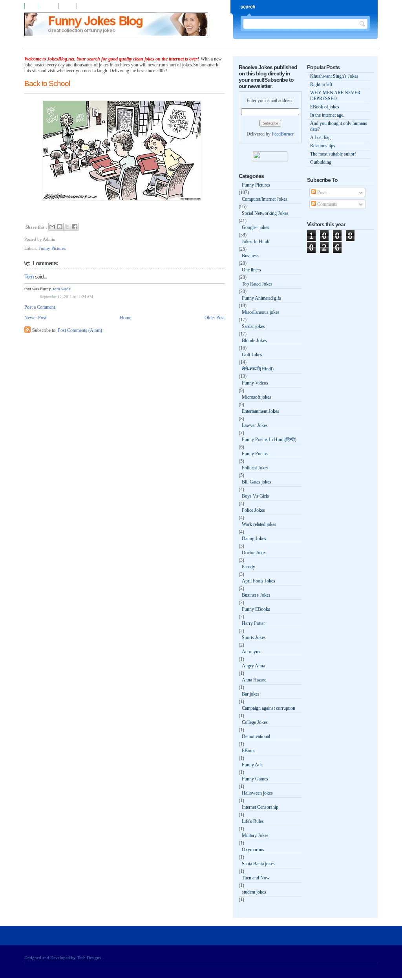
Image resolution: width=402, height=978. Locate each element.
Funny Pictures (52, 248)
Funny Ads (252, 764)
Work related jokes (259, 524)
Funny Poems (255, 453)
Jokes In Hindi (255, 241)
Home (31, 6)
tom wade (62, 288)
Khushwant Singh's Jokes (334, 76)
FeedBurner (283, 134)
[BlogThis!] (60, 227)
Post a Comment (39, 307)
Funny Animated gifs (261, 298)
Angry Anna (253, 665)
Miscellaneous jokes (261, 312)
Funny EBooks (256, 609)
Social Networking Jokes (265, 213)
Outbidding (320, 162)
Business (250, 255)
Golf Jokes (252, 354)
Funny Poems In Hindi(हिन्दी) (269, 439)
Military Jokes (255, 835)
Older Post (215, 318)
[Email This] (52, 227)
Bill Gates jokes (256, 482)
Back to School (47, 83)
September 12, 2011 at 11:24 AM (66, 297)
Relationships (322, 145)
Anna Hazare (254, 680)
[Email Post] (57, 239)
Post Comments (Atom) (80, 330)
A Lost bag (320, 137)
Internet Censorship (260, 807)
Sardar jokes (253, 326)
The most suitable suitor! (333, 154)
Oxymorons (253, 849)
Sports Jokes (254, 637)
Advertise (49, 6)
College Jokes (255, 722)
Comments (326, 204)
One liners (251, 270)
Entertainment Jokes (260, 411)
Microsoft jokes (256, 397)
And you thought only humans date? (338, 126)
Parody (248, 567)
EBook (248, 750)
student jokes (254, 892)
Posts (321, 192)
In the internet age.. (327, 115)
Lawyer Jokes (255, 425)
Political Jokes (255, 468)
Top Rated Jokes (257, 284)
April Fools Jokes (258, 581)
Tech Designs (89, 957)
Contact (68, 6)
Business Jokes (256, 595)
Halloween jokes (257, 793)
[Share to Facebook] (75, 227)
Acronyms (251, 651)
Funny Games (255, 779)
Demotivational (256, 736)
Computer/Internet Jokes (264, 199)
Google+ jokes (255, 227)
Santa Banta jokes (258, 863)
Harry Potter (253, 623)
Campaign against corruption (268, 708)
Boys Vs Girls (255, 496)
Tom (29, 276)
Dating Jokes (254, 538)
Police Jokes (253, 510)
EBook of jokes (324, 107)
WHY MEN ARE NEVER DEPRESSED (335, 95)
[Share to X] (67, 227)
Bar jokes (250, 694)
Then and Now (256, 878)
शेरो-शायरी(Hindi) (258, 369)
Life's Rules (253, 821)
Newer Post (35, 318)
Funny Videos (255, 383)
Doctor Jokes (254, 552)
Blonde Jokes (254, 340)
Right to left (321, 84)
